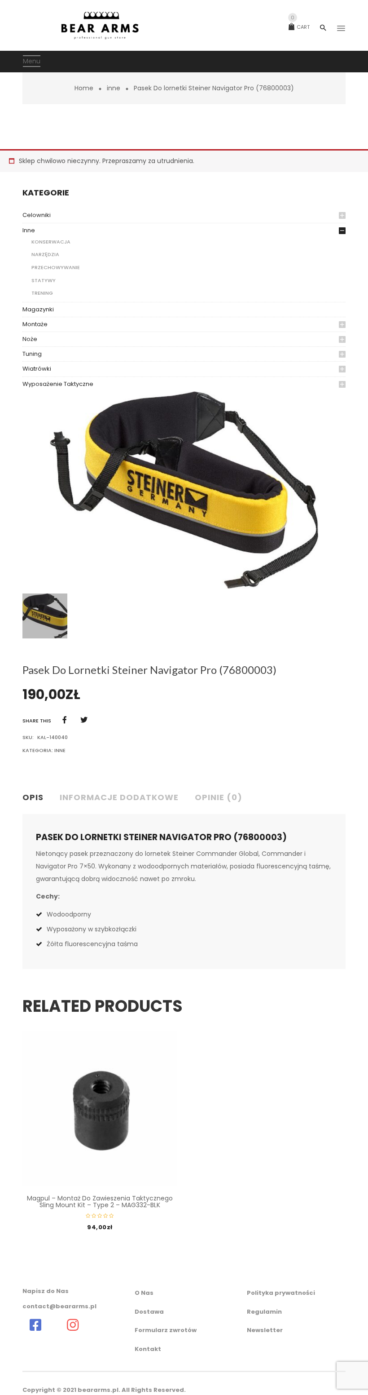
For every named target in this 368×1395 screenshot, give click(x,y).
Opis (33, 797)
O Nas (144, 1293)
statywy (43, 280)
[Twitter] (84, 720)
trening (42, 293)
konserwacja (50, 241)
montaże (35, 324)
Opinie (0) (218, 797)
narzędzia (45, 254)
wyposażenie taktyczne (57, 384)
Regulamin (264, 1311)
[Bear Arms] (35, 1324)
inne (113, 88)
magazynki (38, 309)
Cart (300, 27)
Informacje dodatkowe (119, 797)
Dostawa (149, 1311)
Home (83, 88)
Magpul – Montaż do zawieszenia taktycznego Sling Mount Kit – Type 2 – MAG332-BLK (100, 1201)
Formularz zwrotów (166, 1330)
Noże (29, 339)
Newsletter (265, 1330)
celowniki (36, 215)
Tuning (32, 354)
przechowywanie (55, 267)
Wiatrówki (36, 368)
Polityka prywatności (281, 1293)
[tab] (36, 798)
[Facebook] (64, 720)
